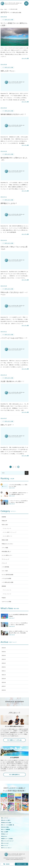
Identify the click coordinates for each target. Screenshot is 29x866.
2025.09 (4, 678)
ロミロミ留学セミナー (7, 555)
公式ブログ (5, 836)
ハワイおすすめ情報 (6, 578)
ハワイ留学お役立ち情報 (7, 582)
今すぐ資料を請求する (14, 774)
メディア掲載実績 (6, 829)
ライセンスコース (7, 528)
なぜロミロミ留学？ (7, 820)
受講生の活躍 (5, 540)
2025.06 (4, 690)
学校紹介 (4, 597)
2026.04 (4, 655)
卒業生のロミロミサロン (7, 543)
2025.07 (4, 686)
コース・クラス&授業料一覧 (8, 824)
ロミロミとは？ (6, 843)
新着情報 (4, 516)
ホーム (2, 9)
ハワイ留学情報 (5, 567)
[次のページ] (18, 467)
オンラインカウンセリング (8, 840)
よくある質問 (5, 831)
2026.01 (4, 667)
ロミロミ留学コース (7, 536)
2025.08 (4, 682)
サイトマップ (5, 845)
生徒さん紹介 (5, 524)
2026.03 (4, 659)
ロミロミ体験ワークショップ (9, 532)
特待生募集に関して (6, 551)
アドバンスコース (7, 590)
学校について (5, 834)
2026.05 (4, 651)
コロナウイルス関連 (6, 601)
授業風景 (4, 586)
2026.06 (4, 647)
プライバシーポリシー (7, 847)
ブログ (5, 9)
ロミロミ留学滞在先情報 (7, 574)
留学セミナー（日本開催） (8, 838)
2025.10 (4, 674)
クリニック (4, 563)
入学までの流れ (6, 827)
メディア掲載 (5, 547)
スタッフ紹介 (5, 570)
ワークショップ (5, 559)
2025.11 (4, 670)
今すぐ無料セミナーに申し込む (14, 740)
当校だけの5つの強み (7, 822)
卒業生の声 (4, 520)
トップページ (5, 818)
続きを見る (24, 58)
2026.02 (4, 663)
